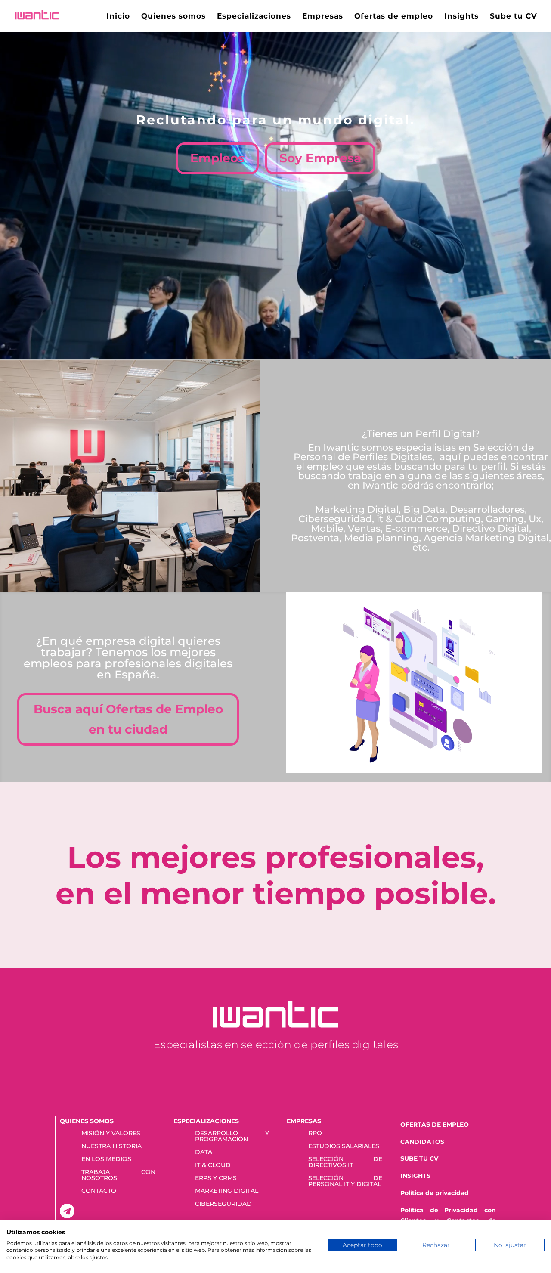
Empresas (322, 16)
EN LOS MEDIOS (106, 1159)
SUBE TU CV (419, 1158)
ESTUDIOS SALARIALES (343, 1146)
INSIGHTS (415, 1176)
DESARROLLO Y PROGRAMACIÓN (232, 1136)
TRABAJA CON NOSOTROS (118, 1175)
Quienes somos (173, 16)
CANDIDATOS (422, 1142)
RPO (315, 1133)
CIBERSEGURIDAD (223, 1204)
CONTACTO (98, 1191)
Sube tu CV (513, 16)
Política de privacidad (434, 1193)
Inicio (118, 16)
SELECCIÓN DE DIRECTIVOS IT (345, 1162)
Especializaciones (254, 16)
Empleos (217, 158)
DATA (203, 1152)
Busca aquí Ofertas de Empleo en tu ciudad (128, 719)
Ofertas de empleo (393, 16)
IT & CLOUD (213, 1165)
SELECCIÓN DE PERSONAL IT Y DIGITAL (345, 1181)
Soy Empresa (320, 158)
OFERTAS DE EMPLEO (434, 1124)
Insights (461, 16)
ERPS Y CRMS (216, 1178)
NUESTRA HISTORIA (111, 1146)
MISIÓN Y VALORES (110, 1133)
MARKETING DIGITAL (226, 1191)
